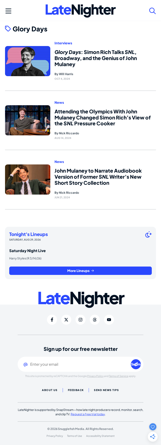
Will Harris (66, 74)
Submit (136, 364)
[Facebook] (52, 320)
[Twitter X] (66, 320)
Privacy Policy (95, 376)
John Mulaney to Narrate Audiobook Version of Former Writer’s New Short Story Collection (98, 176)
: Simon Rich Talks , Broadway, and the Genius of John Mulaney (96, 58)
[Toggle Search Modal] (152, 11)
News (59, 102)
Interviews (63, 43)
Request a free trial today (88, 414)
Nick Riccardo (69, 133)
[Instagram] (80, 320)
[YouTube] (109, 320)
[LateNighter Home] (80, 11)
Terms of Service (118, 376)
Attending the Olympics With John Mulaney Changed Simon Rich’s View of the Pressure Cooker (103, 117)
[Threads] (95, 320)
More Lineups (78, 270)
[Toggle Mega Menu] (8, 11)
